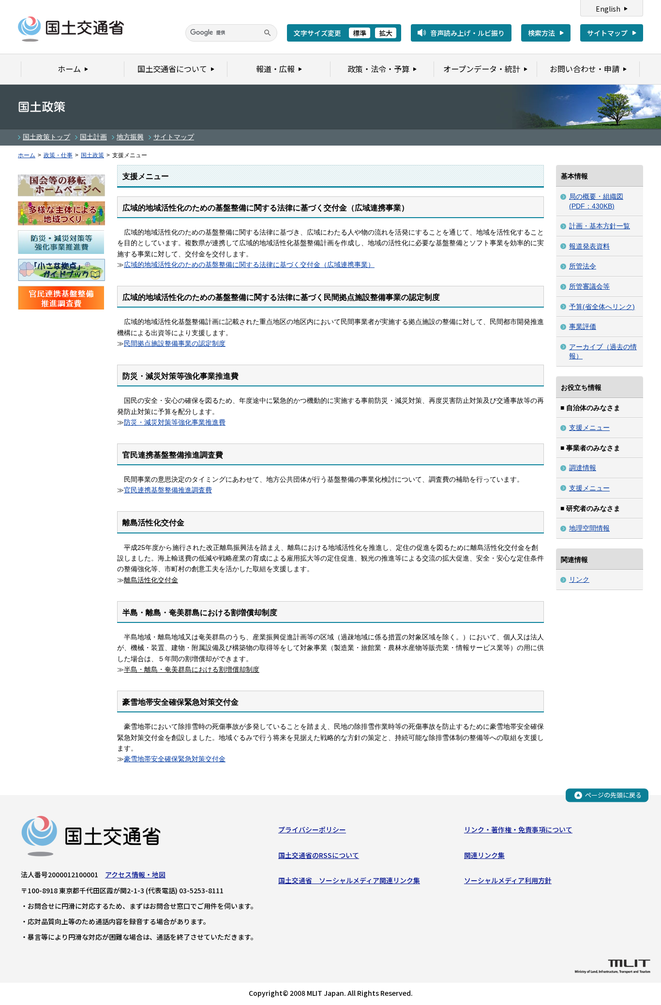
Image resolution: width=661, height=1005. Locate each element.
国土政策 (92, 155)
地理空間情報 (589, 528)
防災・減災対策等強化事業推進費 (174, 422)
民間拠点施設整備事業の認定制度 (174, 343)
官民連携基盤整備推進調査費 (168, 490)
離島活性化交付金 (151, 580)
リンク (579, 579)
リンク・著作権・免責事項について (518, 829)
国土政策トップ (46, 137)
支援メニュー (589, 427)
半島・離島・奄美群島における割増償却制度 (191, 669)
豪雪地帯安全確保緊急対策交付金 (174, 759)
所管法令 (582, 266)
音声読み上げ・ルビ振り (467, 33)
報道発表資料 (589, 246)
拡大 (385, 33)
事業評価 (582, 326)
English (608, 9)
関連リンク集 (484, 855)
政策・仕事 (58, 155)
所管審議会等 (589, 286)
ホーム (26, 155)
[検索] (267, 33)
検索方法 (541, 33)
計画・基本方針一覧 (599, 226)
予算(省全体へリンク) (602, 306)
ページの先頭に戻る (613, 794)
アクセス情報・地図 (135, 874)
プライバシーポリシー (312, 829)
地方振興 (130, 137)
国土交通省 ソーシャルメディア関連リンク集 (349, 880)
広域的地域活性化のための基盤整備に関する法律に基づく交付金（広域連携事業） (249, 264)
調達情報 (582, 468)
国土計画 (93, 137)
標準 (359, 33)
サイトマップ (607, 33)
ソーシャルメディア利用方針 (508, 880)
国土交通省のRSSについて (318, 855)
